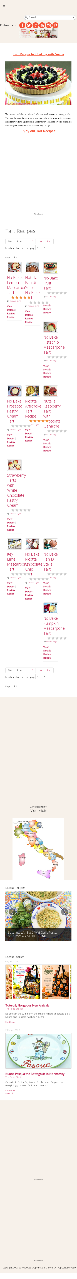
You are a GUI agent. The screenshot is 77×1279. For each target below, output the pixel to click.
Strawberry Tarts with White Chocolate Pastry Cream (16, 490)
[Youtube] (42, 25)
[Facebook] (22, 25)
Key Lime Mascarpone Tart (17, 561)
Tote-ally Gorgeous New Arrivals (27, 1005)
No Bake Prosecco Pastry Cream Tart (14, 411)
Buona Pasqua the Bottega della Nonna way (34, 1074)
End (49, 241)
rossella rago (15, 301)
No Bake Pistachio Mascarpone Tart (54, 344)
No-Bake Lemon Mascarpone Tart (17, 285)
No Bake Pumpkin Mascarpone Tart (54, 625)
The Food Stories (14, 1008)
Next (40, 241)
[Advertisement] (38, 172)
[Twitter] (29, 25)
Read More (10, 1021)
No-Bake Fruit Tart (50, 283)
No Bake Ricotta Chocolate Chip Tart (33, 564)
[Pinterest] (55, 25)
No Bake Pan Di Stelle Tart (50, 561)
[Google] (35, 25)
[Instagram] (49, 25)
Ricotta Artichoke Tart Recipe (33, 408)
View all (9, 1093)
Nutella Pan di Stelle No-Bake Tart (32, 287)
